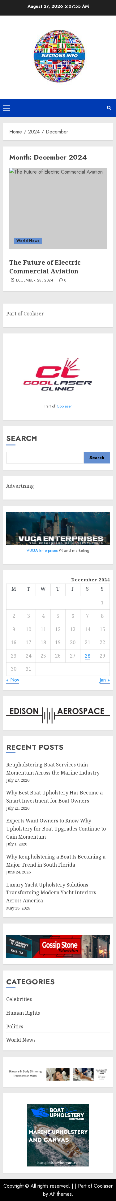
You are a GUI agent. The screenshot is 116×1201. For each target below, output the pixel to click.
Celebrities (19, 999)
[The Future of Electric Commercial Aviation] (58, 208)
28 (87, 655)
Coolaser (64, 406)
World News (27, 241)
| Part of (84, 1185)
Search (21, 438)
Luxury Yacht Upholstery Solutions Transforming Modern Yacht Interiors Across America (51, 892)
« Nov (12, 679)
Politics (14, 1026)
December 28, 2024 (34, 280)
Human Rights (23, 1012)
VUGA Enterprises (43, 550)
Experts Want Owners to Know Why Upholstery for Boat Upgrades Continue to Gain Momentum (56, 828)
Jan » (105, 679)
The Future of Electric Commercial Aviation (45, 266)
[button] (6, 108)
